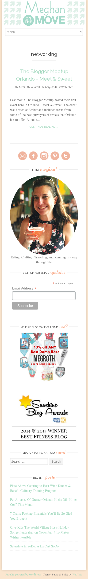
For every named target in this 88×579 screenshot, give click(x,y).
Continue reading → (44, 126)
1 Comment (65, 87)
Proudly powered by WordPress (23, 574)
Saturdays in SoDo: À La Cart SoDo (34, 546)
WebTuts (77, 574)
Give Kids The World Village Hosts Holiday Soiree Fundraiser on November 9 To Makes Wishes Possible (39, 532)
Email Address (24, 288)
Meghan (24, 87)
